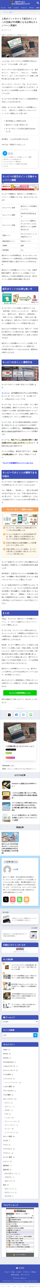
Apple (6, 1049)
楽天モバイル (10, 1192)
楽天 (12, 766)
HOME (21, 1268)
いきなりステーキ (10, 1066)
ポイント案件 (9, 1136)
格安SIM (7, 1169)
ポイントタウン (11, 1125)
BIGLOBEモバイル (12, 1173)
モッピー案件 (9, 1157)
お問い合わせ (15, 1274)
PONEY (8, 1110)
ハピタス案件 (9, 1086)
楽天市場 (9, 1196)
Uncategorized (9, 1062)
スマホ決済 (8, 1074)
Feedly (19, 903)
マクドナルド (9, 1149)
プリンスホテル (9, 1090)
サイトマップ (25, 1274)
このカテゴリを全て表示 (20, 1249)
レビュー (7, 1161)
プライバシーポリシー (20, 1278)
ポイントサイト (9, 1099)
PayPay (7, 1058)
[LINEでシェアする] (30, 714)
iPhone (31, 7)
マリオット (24, 7)
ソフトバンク (9, 1079)
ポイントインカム (12, 1121)
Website (26, 903)
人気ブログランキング (20, 951)
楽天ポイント (31, 769)
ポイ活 (22, 769)
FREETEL (9, 1177)
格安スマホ (10, 1181)
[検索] (35, 1035)
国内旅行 (7, 1165)
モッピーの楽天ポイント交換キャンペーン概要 (17, 157)
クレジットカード (10, 1070)
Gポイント (9, 1106)
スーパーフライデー (13, 1082)
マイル (6, 1145)
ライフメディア (11, 1132)
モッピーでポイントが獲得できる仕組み (15, 164)
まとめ (6, 166)
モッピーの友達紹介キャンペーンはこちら (18, 463)
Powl (9, 7)
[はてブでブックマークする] (23, 714)
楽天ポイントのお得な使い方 (12, 159)
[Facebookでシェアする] (16, 714)
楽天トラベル (10, 1189)
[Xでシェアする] (9, 714)
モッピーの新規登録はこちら (20, 693)
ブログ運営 (8, 1095)
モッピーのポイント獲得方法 (12, 161)
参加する (31, 1251)
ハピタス (16, 7)
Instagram (12, 903)
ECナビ (8, 1103)
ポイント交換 (13, 769)
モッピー (3, 7)
